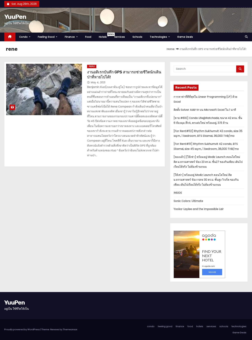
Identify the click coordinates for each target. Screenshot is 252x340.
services (119, 37)
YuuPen (15, 16)
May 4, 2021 (98, 82)
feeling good (46, 37)
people (92, 66)
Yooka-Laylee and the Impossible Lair (199, 209)
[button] (246, 37)
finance (70, 37)
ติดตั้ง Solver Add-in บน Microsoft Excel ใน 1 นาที (205, 110)
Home (171, 49)
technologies (159, 37)
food (88, 37)
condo (23, 37)
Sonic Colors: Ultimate (188, 201)
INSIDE (178, 193)
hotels (105, 36)
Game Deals (185, 37)
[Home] (9, 37)
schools (137, 37)
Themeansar (70, 329)
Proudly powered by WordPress (22, 329)
